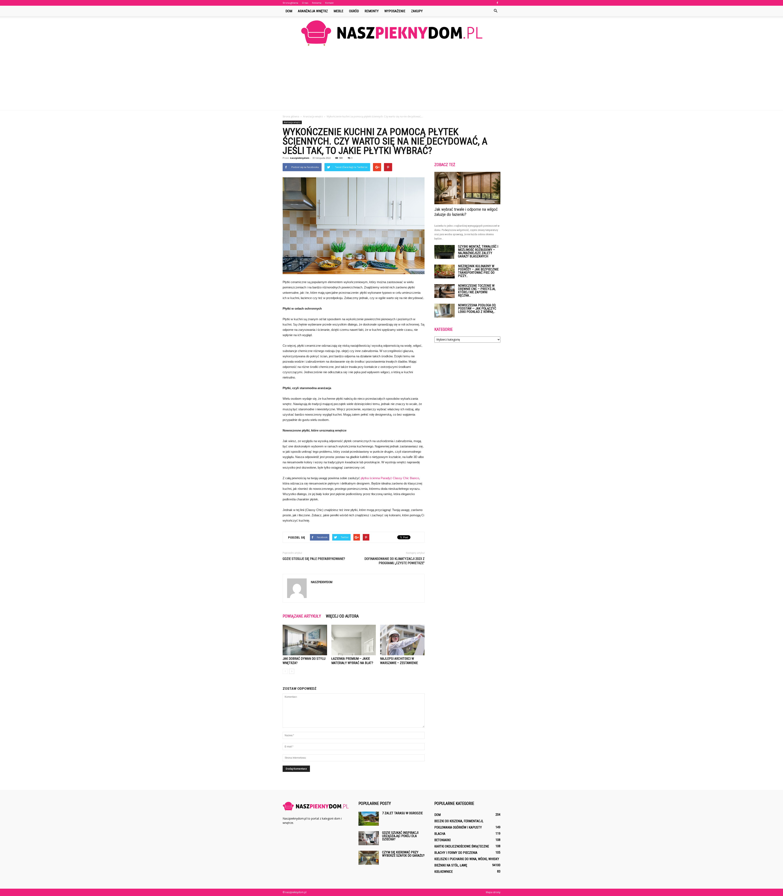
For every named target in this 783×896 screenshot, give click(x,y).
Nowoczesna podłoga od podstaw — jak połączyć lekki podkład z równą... (477, 308)
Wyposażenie (394, 11)
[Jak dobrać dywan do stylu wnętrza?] (305, 640)
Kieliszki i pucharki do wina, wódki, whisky (466, 859)
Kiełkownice (443, 872)
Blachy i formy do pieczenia (455, 853)
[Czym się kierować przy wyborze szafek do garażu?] (368, 858)
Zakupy (417, 11)
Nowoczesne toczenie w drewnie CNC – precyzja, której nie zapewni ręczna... (476, 290)
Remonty (372, 11)
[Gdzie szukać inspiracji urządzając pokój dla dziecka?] (368, 838)
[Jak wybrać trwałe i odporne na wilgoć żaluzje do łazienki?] (467, 188)
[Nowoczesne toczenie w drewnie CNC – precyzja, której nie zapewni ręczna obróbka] (444, 291)
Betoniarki (442, 840)
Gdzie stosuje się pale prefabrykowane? (314, 559)
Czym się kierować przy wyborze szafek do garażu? (403, 853)
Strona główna (290, 2)
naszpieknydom (299, 157)
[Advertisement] (391, 79)
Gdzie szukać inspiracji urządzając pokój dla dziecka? (400, 836)
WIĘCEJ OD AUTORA (342, 616)
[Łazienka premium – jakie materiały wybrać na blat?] (353, 640)
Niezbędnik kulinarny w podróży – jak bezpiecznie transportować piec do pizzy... (478, 271)
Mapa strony (493, 892)
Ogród (354, 11)
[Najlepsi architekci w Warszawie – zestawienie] (402, 640)
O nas (305, 2)
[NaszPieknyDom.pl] (391, 33)
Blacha (439, 834)
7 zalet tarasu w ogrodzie (402, 813)
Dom (288, 11)
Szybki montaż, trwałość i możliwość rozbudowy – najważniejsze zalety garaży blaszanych (478, 251)
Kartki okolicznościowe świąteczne (461, 846)
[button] (495, 11)
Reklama (316, 2)
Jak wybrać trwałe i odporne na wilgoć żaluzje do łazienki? (466, 212)
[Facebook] (497, 3)
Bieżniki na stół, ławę (450, 865)
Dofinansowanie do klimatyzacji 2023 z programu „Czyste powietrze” (394, 561)
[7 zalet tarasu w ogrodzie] (368, 819)
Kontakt (329, 2)
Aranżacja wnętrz (313, 11)
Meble (338, 11)
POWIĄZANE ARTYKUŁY (302, 616)
